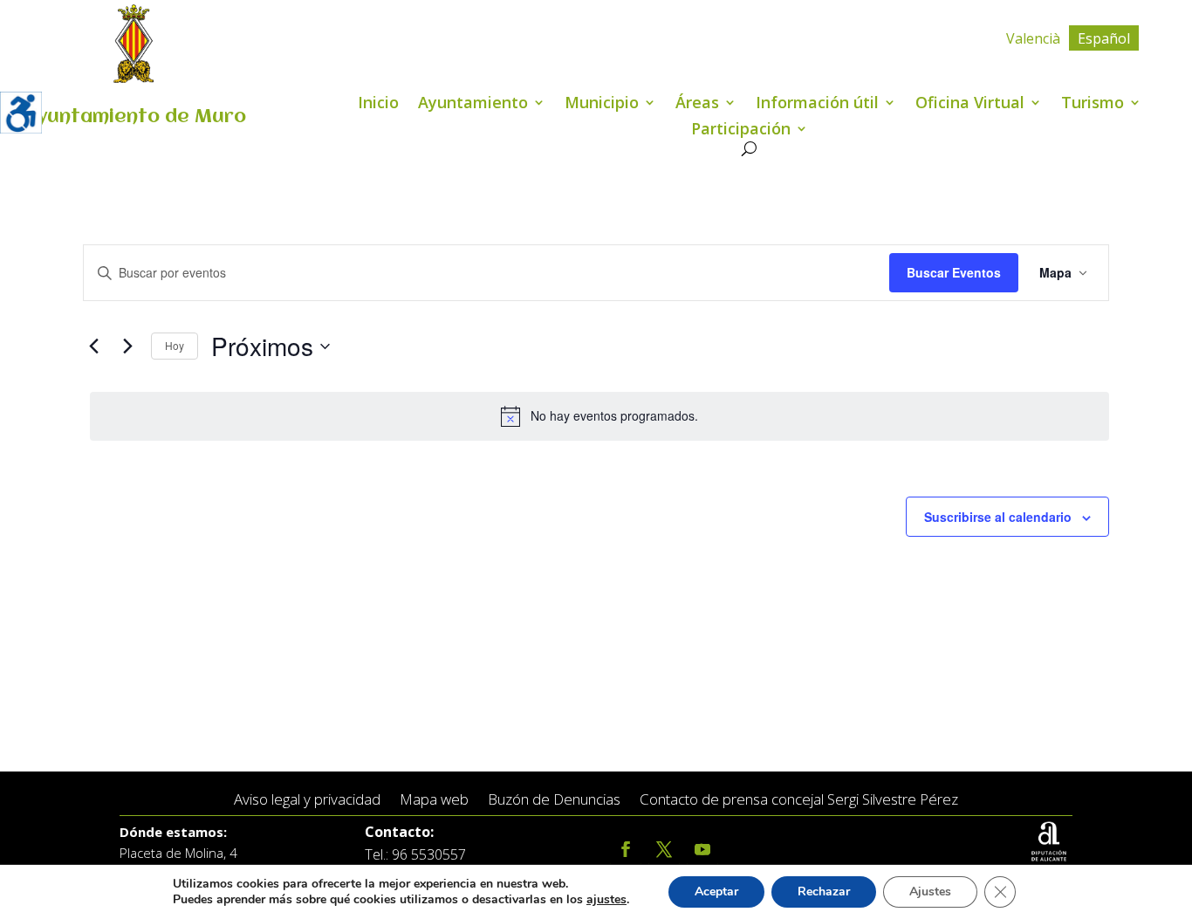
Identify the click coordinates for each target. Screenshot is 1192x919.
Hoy (174, 345)
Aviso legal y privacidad (307, 800)
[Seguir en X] (664, 849)
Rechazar (824, 891)
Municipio (602, 104)
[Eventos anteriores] (93, 346)
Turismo (1092, 104)
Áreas (697, 104)
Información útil (817, 104)
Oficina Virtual (969, 104)
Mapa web (434, 800)
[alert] (599, 416)
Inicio (378, 104)
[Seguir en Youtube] (702, 849)
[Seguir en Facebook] (625, 849)
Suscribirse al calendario (998, 516)
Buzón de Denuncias (554, 800)
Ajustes (930, 891)
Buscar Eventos (954, 272)
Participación (741, 130)
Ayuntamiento (473, 104)
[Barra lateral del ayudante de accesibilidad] (21, 113)
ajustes (606, 900)
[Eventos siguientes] (127, 346)
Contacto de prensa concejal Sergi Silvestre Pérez (799, 800)
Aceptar (716, 891)
